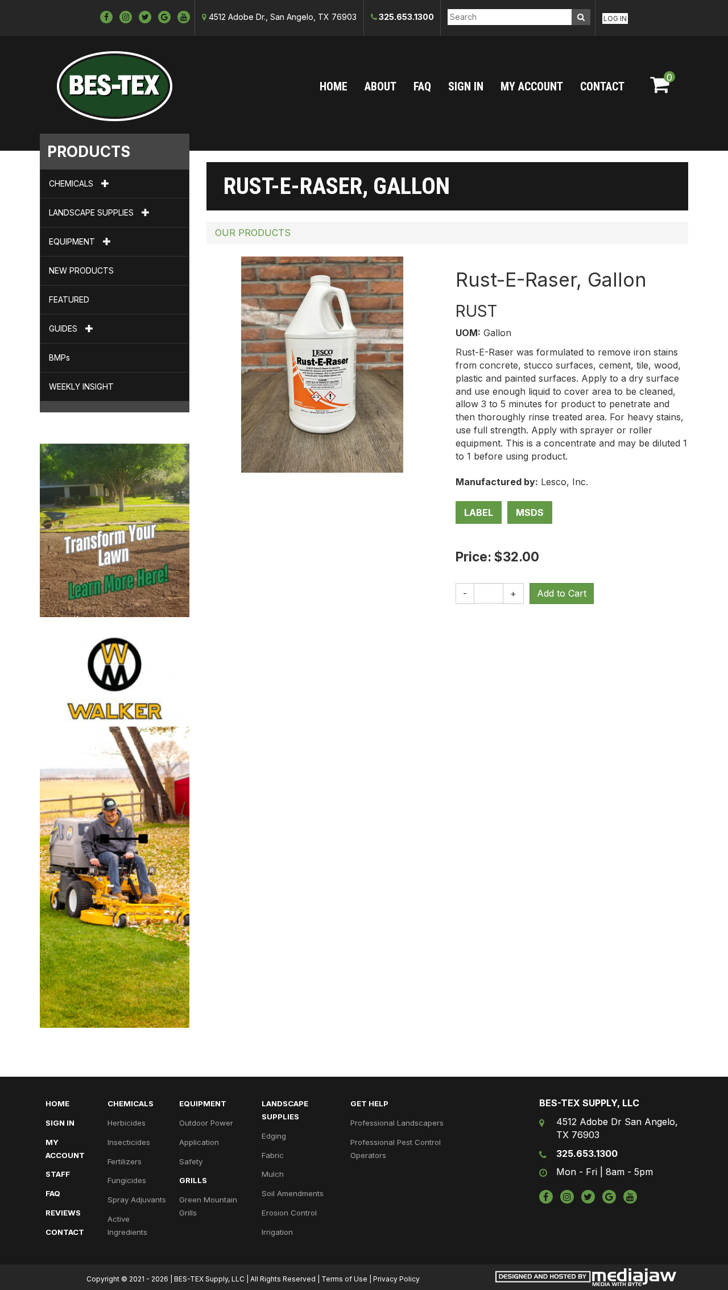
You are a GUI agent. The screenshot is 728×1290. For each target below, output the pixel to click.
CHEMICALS (72, 183)
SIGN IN (465, 86)
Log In (615, 18)
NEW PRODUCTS (81, 270)
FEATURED (69, 299)
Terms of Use (344, 1279)
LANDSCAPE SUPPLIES (92, 212)
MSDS (530, 512)
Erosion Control (289, 1212)
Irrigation (277, 1232)
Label (478, 512)
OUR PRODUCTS (253, 232)
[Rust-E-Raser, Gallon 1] (322, 363)
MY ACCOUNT (531, 86)
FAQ (422, 86)
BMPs (59, 357)
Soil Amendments (293, 1193)
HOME (334, 86)
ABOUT (380, 86)
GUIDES (64, 328)
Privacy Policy (396, 1279)
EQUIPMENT (73, 241)
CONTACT (602, 86)
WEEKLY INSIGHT (81, 386)
